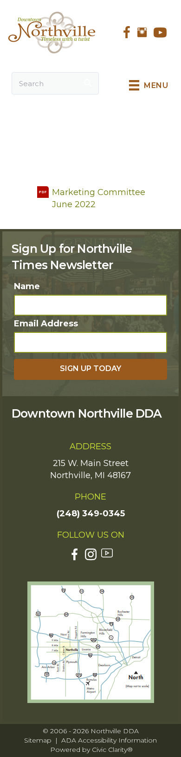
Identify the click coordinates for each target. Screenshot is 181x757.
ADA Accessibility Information (109, 740)
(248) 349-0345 (91, 513)
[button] (90, 369)
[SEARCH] (87, 83)
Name (27, 286)
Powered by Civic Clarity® (91, 749)
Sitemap (38, 740)
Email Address (46, 323)
